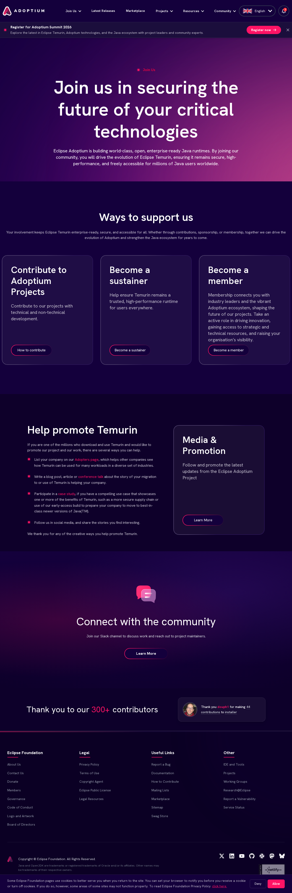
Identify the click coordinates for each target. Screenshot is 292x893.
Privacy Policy (89, 764)
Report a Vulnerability (240, 799)
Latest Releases (103, 11)
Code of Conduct (20, 807)
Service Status (234, 807)
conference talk (90, 476)
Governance (16, 799)
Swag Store (159, 816)
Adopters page (87, 459)
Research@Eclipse (237, 790)
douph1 (223, 707)
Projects (162, 11)
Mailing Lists (160, 790)
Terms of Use (89, 773)
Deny (258, 884)
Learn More (203, 520)
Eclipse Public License (95, 790)
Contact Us (15, 773)
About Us (14, 764)
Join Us (71, 11)
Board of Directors (21, 824)
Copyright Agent (91, 781)
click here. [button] (219, 886)
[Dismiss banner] (288, 30)
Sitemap (157, 807)
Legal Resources (91, 799)
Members (14, 790)
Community (222, 11)
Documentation (162, 773)
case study (66, 493)
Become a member (229, 350)
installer (231, 712)
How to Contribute (165, 781)
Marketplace (135, 11)
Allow (276, 884)
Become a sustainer (130, 350)
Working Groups (235, 781)
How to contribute (31, 350)
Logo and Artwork (20, 816)
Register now (261, 30)
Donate (12, 781)
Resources (191, 11)
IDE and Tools (234, 764)
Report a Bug (160, 764)
